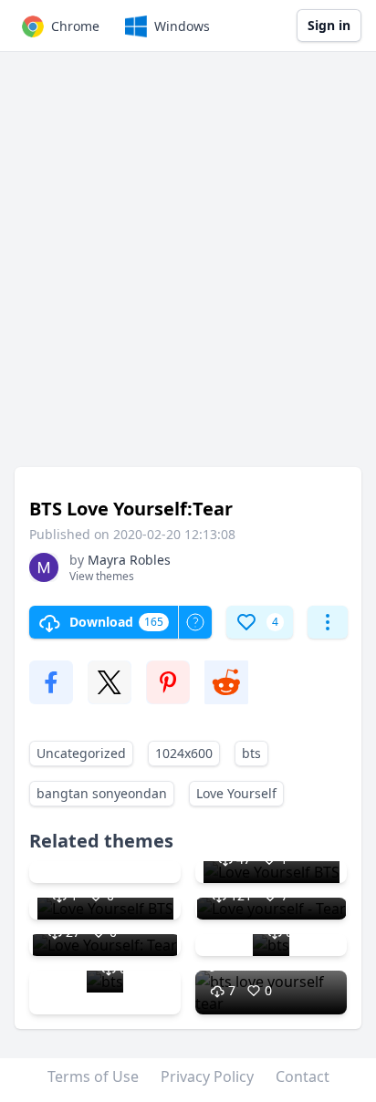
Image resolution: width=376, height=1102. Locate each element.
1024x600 (184, 753)
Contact (302, 1076)
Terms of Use (93, 1076)
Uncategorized (81, 753)
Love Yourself (236, 793)
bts (251, 753)
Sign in (329, 25)
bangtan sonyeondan (102, 793)
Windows (182, 26)
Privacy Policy (207, 1076)
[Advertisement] (188, 268)
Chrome (75, 26)
